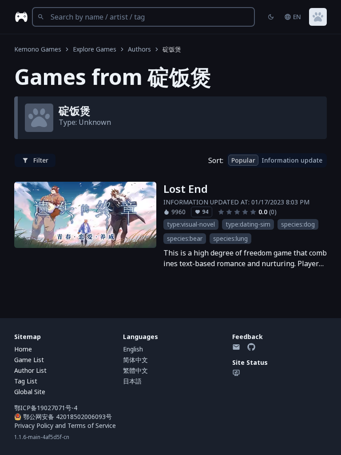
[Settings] (318, 17)
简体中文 (135, 359)
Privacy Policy (33, 425)
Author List (30, 370)
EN (297, 16)
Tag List (25, 381)
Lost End (185, 189)
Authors (139, 49)
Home (23, 349)
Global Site (29, 391)
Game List (29, 359)
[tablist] (277, 160)
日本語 (132, 381)
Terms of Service (91, 425)
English (133, 349)
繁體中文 (135, 370)
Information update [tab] (292, 160)
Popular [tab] (243, 160)
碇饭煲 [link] (172, 49)
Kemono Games (37, 49)
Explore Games (94, 49)
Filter (40, 160)
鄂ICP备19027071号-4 (45, 407)
